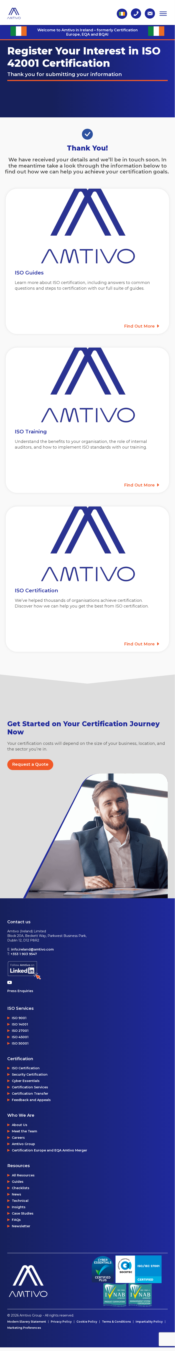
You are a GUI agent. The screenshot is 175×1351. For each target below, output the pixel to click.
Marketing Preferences (24, 1327)
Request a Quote (30, 764)
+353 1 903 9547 (24, 954)
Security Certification (30, 1074)
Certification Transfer (30, 1094)
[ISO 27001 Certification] (138, 1269)
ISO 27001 (20, 1031)
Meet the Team (24, 1131)
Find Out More (140, 326)
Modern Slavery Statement (26, 1321)
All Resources (23, 1175)
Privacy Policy (61, 1321)
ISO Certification (26, 1068)
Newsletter (21, 1226)
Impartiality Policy (149, 1321)
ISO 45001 (20, 1037)
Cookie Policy (86, 1321)
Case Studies (22, 1213)
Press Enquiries (20, 991)
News (16, 1194)
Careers (18, 1138)
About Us (19, 1125)
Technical (20, 1201)
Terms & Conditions (116, 1321)
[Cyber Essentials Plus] (102, 1269)
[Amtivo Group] (47, 1281)
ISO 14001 (20, 1024)
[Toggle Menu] (163, 13)
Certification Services (30, 1087)
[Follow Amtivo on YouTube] (10, 982)
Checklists (20, 1188)
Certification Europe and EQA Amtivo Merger (49, 1150)
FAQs (16, 1220)
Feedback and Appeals (31, 1100)
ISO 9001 (19, 1018)
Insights (18, 1207)
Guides (17, 1182)
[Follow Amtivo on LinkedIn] (24, 970)
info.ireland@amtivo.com (32, 949)
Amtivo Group (23, 1144)
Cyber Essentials (26, 1081)
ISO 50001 (20, 1043)
